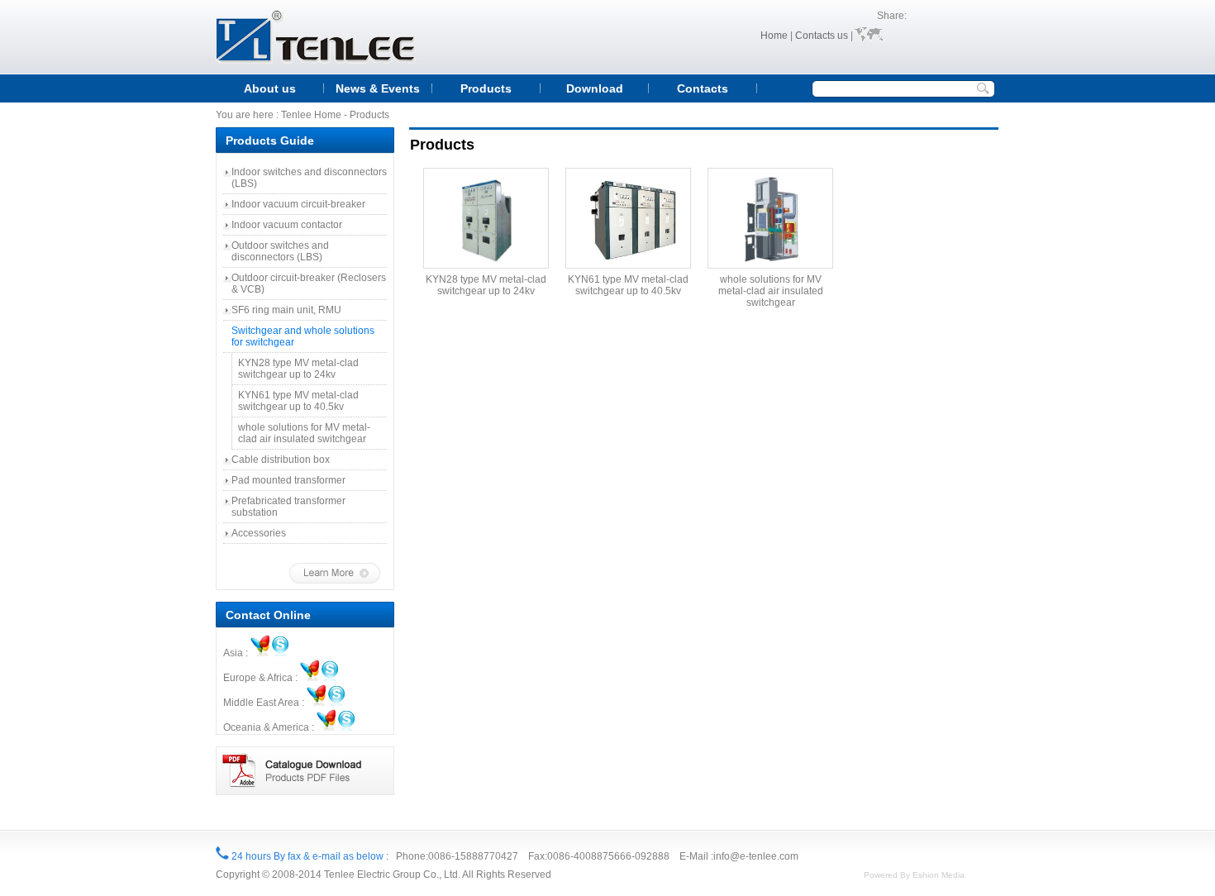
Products (486, 88)
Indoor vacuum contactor (286, 225)
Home (774, 35)
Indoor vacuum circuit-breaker (298, 204)
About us (270, 88)
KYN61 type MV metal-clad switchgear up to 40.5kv (298, 400)
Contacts (702, 88)
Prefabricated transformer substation (288, 506)
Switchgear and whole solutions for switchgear (302, 336)
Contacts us (821, 35)
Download (594, 88)
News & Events (378, 88)
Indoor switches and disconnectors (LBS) (309, 177)
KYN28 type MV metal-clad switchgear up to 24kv (298, 368)
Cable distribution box (280, 459)
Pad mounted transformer (288, 480)
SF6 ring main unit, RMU (286, 310)
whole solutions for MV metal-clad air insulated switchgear (304, 433)
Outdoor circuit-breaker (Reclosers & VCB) (308, 283)
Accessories (258, 533)
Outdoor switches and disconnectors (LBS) (280, 251)
